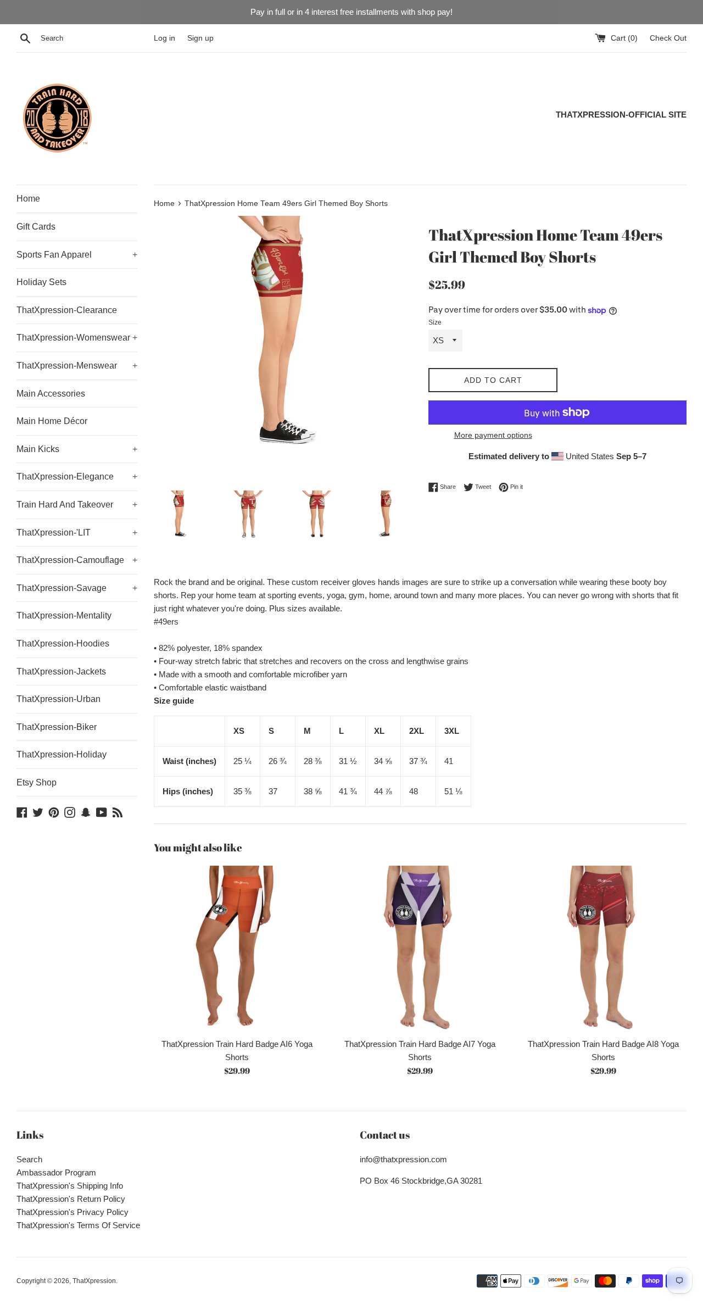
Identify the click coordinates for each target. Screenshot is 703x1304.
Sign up (200, 38)
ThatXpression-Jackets (61, 671)
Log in (164, 38)
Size (435, 322)
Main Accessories (50, 393)
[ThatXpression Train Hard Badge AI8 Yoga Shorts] (603, 949)
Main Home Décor (51, 421)
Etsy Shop (36, 782)
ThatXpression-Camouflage (76, 560)
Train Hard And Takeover (76, 504)
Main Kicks (76, 449)
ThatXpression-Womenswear (76, 337)
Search (29, 1159)
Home (28, 198)
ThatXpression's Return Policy (70, 1198)
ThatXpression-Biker (56, 727)
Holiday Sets (41, 282)
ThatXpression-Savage (76, 588)
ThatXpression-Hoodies (62, 643)
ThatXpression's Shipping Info (69, 1185)
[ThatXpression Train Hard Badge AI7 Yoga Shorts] (420, 949)
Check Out (668, 38)
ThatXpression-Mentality (63, 615)
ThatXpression (94, 1281)
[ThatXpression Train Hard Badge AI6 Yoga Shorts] (237, 949)
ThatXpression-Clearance (66, 310)
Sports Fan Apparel (76, 254)
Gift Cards (35, 226)
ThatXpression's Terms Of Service (78, 1225)
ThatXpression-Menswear (76, 365)
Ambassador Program (56, 1172)
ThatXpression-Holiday (61, 754)
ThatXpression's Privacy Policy (72, 1212)
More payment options (493, 435)
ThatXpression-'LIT (76, 532)
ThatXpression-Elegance (76, 476)
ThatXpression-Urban (58, 699)
